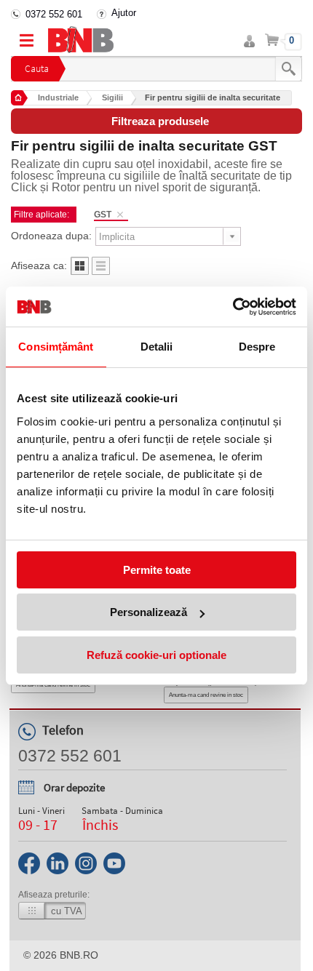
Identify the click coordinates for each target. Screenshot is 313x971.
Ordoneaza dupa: (51, 235)
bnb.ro (79, 955)
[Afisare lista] (101, 271)
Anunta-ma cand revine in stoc (206, 695)
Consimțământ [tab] (55, 346)
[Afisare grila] (80, 271)
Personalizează (148, 612)
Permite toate (157, 570)
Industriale (58, 97)
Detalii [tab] (156, 346)
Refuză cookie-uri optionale (156, 655)
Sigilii (112, 97)
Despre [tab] (257, 346)
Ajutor (123, 12)
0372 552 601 (53, 14)
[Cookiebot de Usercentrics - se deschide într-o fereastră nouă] (232, 306)
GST (102, 214)
